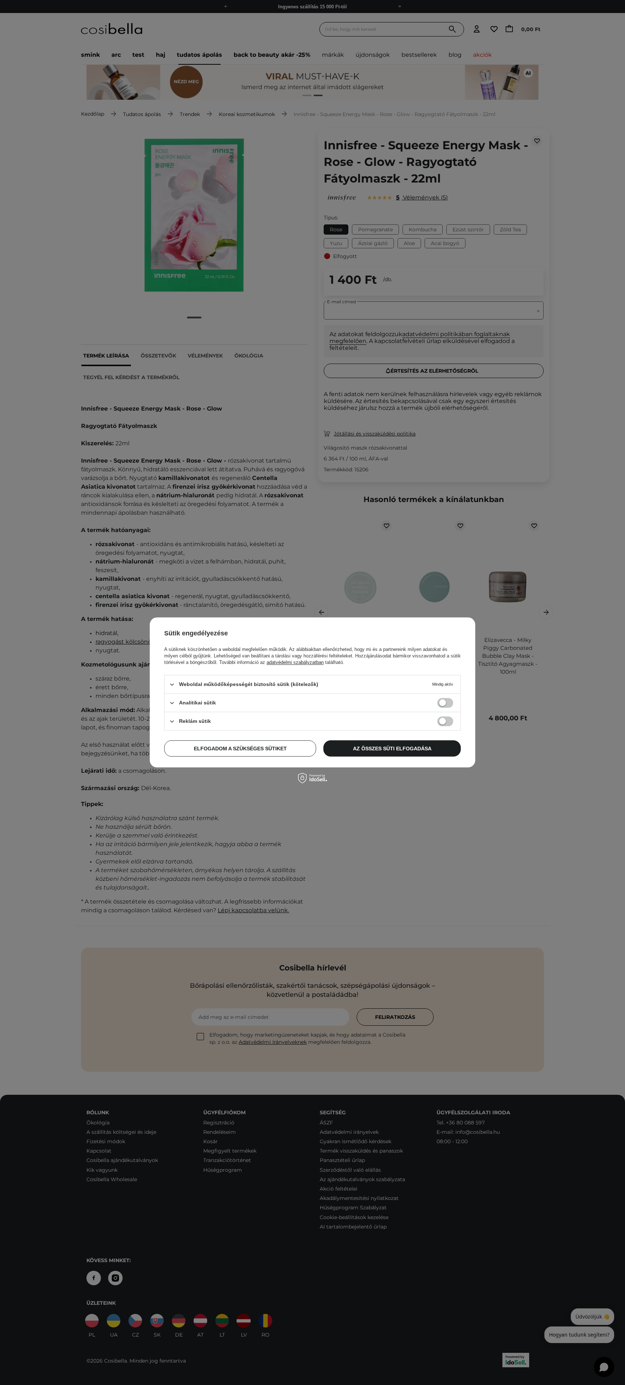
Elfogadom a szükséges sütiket (240, 748)
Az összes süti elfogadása (392, 748)
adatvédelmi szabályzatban (295, 662)
